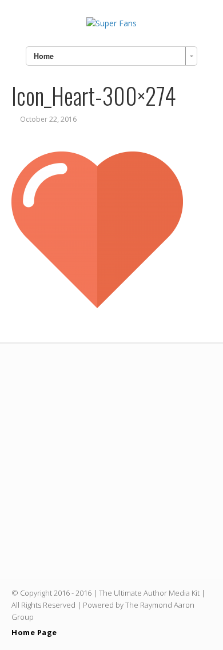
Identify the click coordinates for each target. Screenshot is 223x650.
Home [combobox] (44, 56)
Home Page (34, 632)
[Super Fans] (111, 23)
